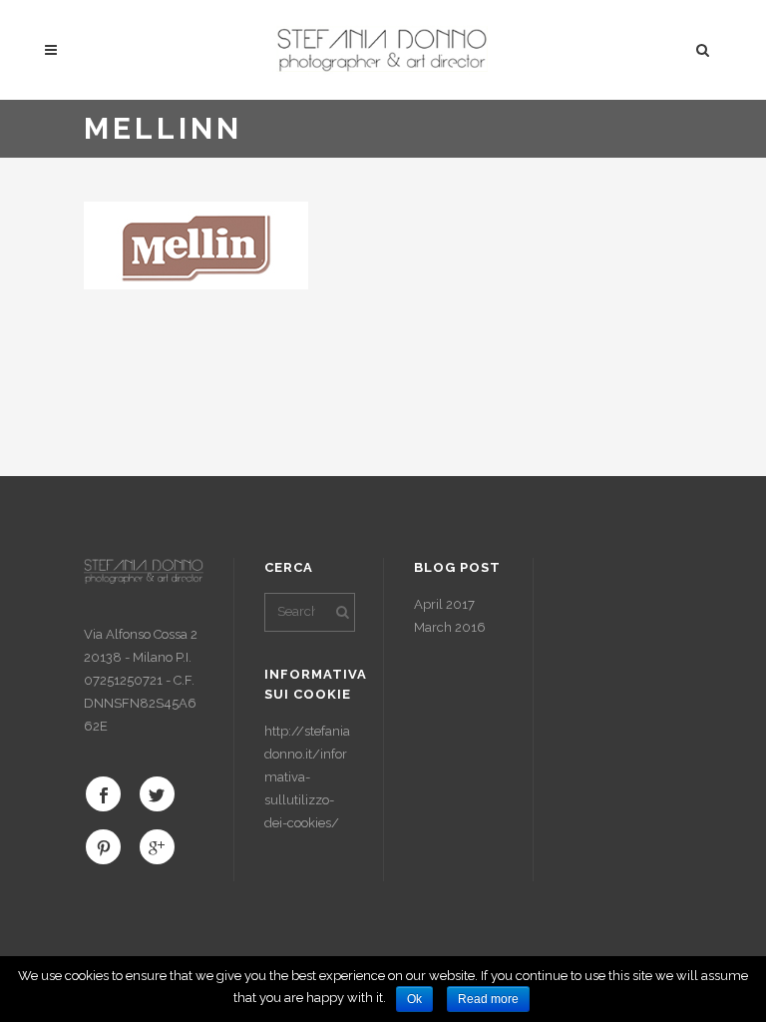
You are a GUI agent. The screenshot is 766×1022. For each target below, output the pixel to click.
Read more (488, 999)
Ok (414, 999)
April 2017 (444, 604)
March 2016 (450, 627)
